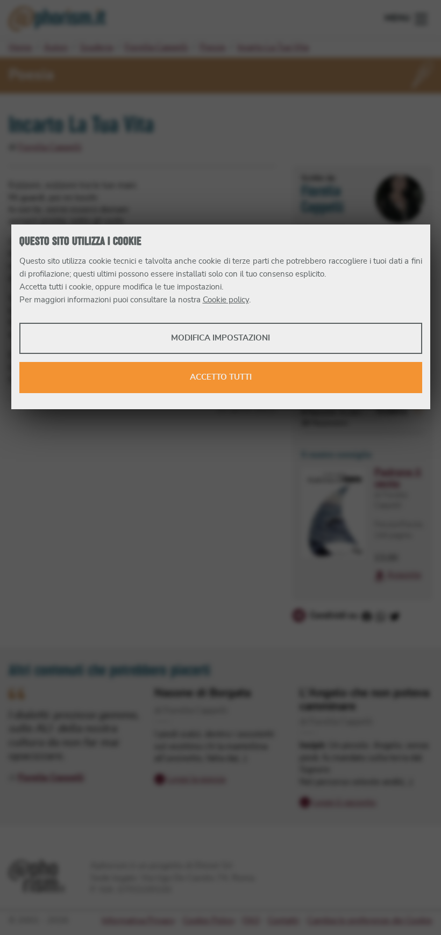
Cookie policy (226, 300)
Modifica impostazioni (220, 338)
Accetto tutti (221, 377)
